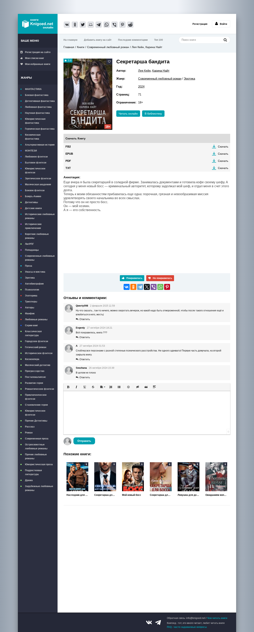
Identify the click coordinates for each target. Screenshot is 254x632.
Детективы (31, 202)
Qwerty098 (82, 305)
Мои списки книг (34, 58)
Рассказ (30, 426)
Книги (80, 47)
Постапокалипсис (35, 377)
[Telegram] (140, 287)
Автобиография (34, 283)
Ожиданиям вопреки (216, 495)
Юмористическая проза (39, 464)
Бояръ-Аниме (33, 196)
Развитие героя (34, 383)
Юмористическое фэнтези (35, 170)
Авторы (29, 307)
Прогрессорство (34, 371)
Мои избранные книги (37, 64)
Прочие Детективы (36, 420)
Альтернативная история (40, 144)
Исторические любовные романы (40, 216)
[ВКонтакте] (127, 287)
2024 (141, 86)
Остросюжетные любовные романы (36, 446)
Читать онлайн (128, 113)
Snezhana (81, 368)
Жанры (26, 77)
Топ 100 (158, 40)
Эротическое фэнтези (38, 178)
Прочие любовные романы (36, 456)
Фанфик (30, 313)
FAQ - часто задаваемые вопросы (187, 627)
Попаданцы (32, 250)
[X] (147, 287)
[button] (68, 387)
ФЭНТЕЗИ (31, 150)
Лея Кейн (144, 70)
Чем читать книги (217, 618)
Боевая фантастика (36, 95)
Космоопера (32, 359)
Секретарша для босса (161, 495)
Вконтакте (149, 622)
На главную (70, 40)
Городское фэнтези (36, 341)
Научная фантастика (37, 113)
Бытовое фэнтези (35, 162)
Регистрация (199, 24)
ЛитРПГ (29, 244)
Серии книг (31, 325)
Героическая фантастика (40, 128)
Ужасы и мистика (35, 271)
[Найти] (225, 39)
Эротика (30, 277)
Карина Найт (160, 70)
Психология (32, 289)
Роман (29, 432)
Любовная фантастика (38, 107)
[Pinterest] (167, 287)
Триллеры (31, 301)
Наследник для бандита (77, 495)
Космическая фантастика (32, 136)
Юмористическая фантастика (35, 121)
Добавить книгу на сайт (98, 40)
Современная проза (36, 438)
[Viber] (154, 287)
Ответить (84, 319)
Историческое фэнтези (38, 353)
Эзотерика (31, 295)
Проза (28, 265)
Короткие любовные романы (37, 236)
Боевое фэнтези (34, 190)
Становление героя (36, 404)
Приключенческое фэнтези (36, 397)
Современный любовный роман (108, 47)
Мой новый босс (131, 495)
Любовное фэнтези (36, 156)
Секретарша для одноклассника (105, 495)
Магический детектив (37, 365)
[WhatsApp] (160, 287)
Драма (29, 480)
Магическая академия (38, 184)
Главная (69, 47)
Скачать (223, 146)
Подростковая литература (33, 472)
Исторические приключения (33, 226)
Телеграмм (158, 622)
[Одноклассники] (133, 287)
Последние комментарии (133, 40)
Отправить (84, 440)
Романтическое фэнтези (39, 389)
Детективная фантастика (40, 101)
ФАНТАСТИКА (33, 89)
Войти (223, 24)
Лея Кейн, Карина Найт (147, 47)
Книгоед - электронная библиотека (38, 24)
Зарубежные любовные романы (39, 488)
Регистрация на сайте (38, 52)
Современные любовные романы (40, 258)
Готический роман (35, 347)
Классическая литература (33, 333)
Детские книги (33, 208)
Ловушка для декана (188, 495)
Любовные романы (36, 319)
